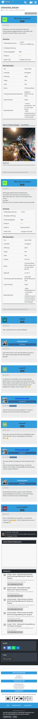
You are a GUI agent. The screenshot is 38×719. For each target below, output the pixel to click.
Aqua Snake (8, 659)
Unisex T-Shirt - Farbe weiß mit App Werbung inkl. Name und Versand (21, 625)
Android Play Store (19, 686)
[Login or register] (31, 2)
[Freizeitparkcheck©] (13, 2)
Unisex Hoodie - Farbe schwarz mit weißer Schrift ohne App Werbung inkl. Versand (20, 613)
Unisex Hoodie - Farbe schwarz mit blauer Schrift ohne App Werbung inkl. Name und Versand (20, 601)
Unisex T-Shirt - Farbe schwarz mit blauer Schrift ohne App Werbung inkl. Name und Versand (20, 576)
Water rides (27, 534)
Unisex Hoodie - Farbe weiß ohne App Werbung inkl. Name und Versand (18, 589)
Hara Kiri (6, 163)
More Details (7, 717)
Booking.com (19, 678)
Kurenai (9, 532)
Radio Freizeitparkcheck (12, 542)
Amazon (19, 676)
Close (15, 717)
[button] (35, 2)
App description (19, 688)
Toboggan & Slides (12, 536)
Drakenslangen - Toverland (18, 125)
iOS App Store (19, 684)
